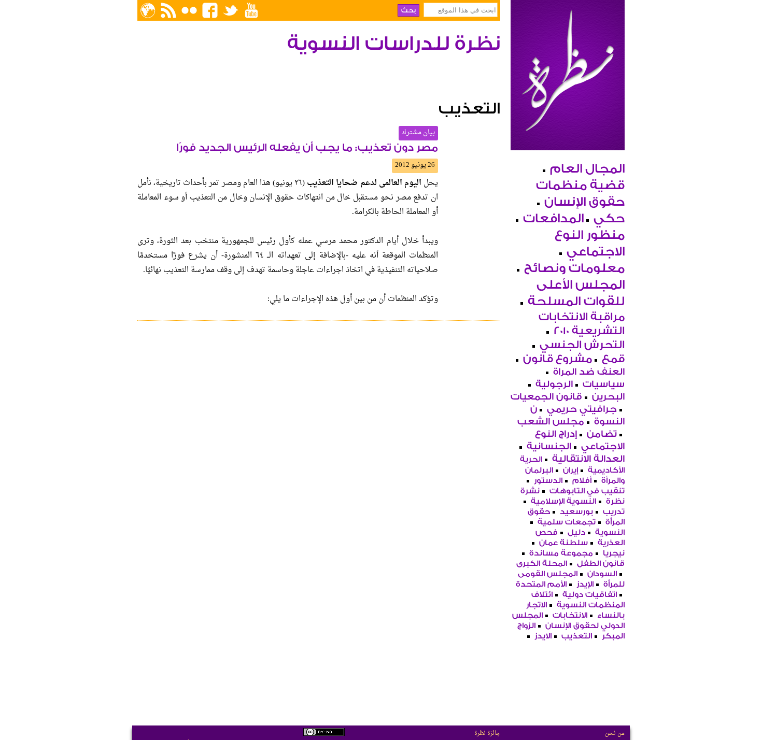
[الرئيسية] (568, 143)
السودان (602, 574)
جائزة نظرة (487, 733)
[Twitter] (230, 10)
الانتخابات (570, 615)
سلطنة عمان (563, 542)
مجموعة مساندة (561, 553)
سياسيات (604, 384)
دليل (576, 532)
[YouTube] (251, 10)
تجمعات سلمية (567, 522)
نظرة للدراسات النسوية (393, 44)
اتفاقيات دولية (589, 594)
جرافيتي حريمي (582, 409)
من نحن (615, 733)
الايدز (543, 636)
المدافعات (553, 218)
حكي (609, 218)
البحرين (608, 396)
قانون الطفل (601, 563)
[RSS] (168, 10)
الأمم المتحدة (541, 584)
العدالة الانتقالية (588, 458)
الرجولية (554, 384)
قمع (613, 359)
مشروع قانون (557, 359)
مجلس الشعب (550, 421)
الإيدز (585, 584)
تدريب (614, 511)
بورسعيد (576, 511)
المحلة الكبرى (541, 563)
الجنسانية (549, 446)
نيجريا (614, 553)
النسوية (610, 532)
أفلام (581, 480)
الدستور (548, 480)
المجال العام (587, 169)
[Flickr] (189, 10)
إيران (570, 470)
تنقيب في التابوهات (587, 491)
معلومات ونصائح (574, 268)
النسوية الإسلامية (563, 501)
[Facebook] (210, 10)
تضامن (602, 434)
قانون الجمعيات (546, 396)
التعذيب (576, 636)
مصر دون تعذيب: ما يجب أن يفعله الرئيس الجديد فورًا (307, 147)
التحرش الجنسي (582, 345)
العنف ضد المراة (589, 371)
